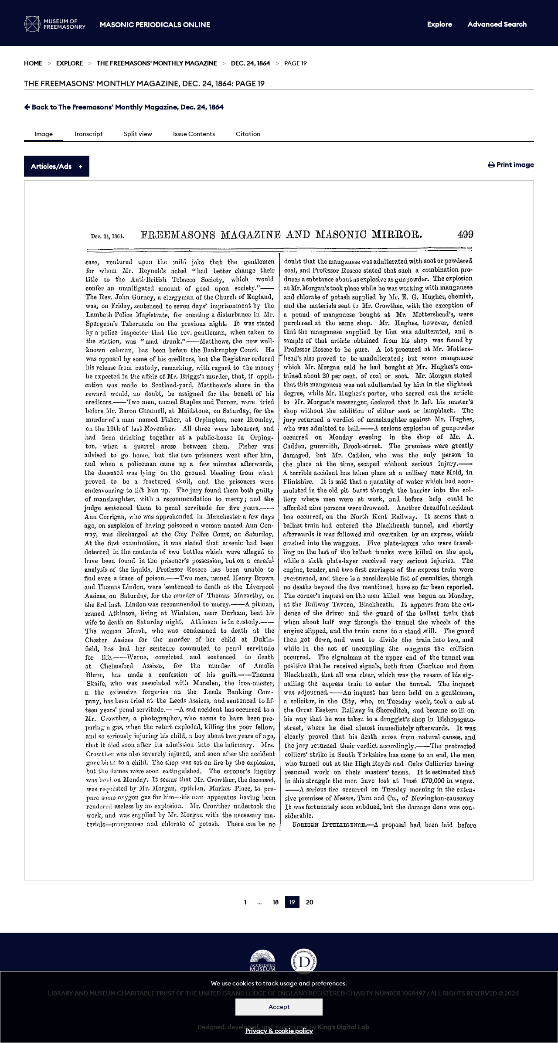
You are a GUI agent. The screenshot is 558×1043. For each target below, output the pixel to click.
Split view (138, 134)
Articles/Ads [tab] (51, 166)
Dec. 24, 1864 (250, 63)
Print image (514, 164)
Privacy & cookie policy (279, 1031)
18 (276, 902)
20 (309, 902)
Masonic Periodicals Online (155, 24)
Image (43, 134)
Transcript (88, 134)
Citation (248, 134)
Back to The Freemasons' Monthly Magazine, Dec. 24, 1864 (127, 106)
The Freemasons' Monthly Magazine (157, 63)
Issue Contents (194, 134)
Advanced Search (497, 24)
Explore (439, 24)
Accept (279, 1007)
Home (33, 63)
